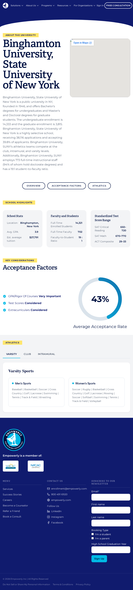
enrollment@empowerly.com (69, 488)
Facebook (57, 522)
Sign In (100, 5)
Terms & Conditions (63, 584)
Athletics (99, 185)
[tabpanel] (66, 385)
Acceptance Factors (67, 185)
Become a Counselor (15, 505)
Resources (62, 5)
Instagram (57, 516)
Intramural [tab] (46, 354)
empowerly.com (61, 500)
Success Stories (12, 494)
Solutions (15, 5)
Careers (7, 500)
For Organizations (83, 5)
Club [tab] (27, 354)
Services (8, 489)
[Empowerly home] (5, 5)
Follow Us (53, 506)
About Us (31, 5)
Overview (34, 185)
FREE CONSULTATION (118, 5)
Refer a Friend (11, 511)
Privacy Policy (83, 584)
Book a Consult (12, 516)
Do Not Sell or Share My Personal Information (26, 584)
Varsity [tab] (11, 354)
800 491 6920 (59, 494)
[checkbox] (110, 536)
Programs (46, 5)
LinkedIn (56, 511)
